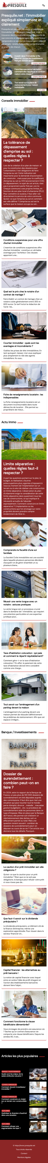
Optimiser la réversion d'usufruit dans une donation (14, 1114)
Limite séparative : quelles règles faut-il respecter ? (20, 468)
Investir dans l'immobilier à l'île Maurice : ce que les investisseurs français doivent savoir (29, 58)
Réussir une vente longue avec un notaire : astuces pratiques (20, 603)
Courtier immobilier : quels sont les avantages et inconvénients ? (21, 345)
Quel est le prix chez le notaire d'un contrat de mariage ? (21, 293)
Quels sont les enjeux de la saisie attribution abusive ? (12, 1075)
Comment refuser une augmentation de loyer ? (11, 1127)
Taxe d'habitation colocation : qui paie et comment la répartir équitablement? (23, 655)
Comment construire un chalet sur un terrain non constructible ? (13, 1101)
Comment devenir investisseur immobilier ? (13, 1088)
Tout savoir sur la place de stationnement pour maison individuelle (26, 85)
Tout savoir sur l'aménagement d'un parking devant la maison (21, 706)
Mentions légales (24, 1157)
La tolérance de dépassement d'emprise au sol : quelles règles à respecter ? (18, 151)
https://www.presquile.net (25, 1145)
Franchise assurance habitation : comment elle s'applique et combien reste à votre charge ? (30, 71)
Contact (24, 1153)
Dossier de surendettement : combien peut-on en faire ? (21, 781)
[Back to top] (41, 1156)
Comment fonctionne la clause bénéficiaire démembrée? (19, 1023)
